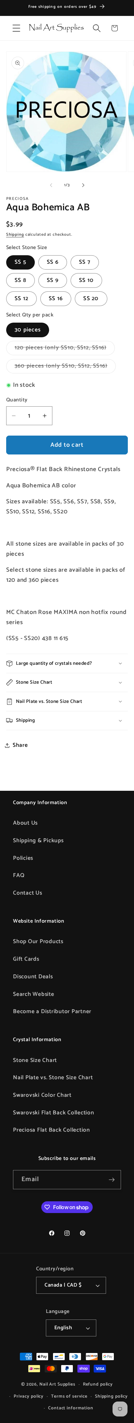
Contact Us (27, 893)
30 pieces (28, 329)
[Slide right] (83, 185)
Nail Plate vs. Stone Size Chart (53, 1077)
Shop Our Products (38, 941)
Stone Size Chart (35, 1060)
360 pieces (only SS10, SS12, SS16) (65, 367)
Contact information (70, 1408)
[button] (16, 28)
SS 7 (84, 262)
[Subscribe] (112, 1179)
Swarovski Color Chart (42, 1095)
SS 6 (53, 262)
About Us (25, 823)
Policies (23, 858)
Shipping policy (111, 1396)
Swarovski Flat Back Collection (53, 1112)
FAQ (18, 875)
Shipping (15, 234)
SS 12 (21, 298)
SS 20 (91, 298)
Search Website (33, 994)
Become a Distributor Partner (52, 1011)
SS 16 (56, 298)
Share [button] (20, 745)
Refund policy (98, 1384)
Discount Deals (33, 976)
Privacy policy (29, 1396)
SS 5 (20, 262)
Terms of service (69, 1396)
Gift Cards (26, 959)
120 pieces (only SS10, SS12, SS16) (65, 349)
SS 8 (20, 280)
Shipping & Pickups (38, 840)
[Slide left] (51, 185)
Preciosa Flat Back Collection (51, 1130)
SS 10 (86, 280)
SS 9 (53, 280)
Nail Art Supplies (57, 1384)
